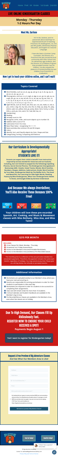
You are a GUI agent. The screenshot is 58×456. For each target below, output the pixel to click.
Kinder (36, 5)
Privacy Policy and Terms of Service (29, 453)
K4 (31, 5)
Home (20, 5)
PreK (26, 5)
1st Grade (44, 5)
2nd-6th (53, 5)
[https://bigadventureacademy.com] (10, 438)
